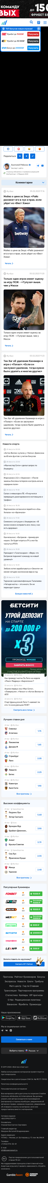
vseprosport (4, 22)
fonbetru (24, 591)
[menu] (45, 22)
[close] (38, 28)
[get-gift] (38, 23)
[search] (31, 22)
